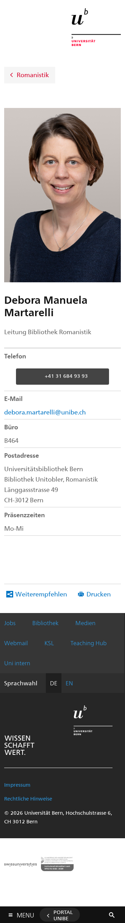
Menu (25, 913)
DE (53, 683)
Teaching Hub (88, 643)
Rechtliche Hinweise (28, 798)
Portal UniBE (63, 915)
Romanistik (33, 74)
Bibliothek (45, 623)
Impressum (17, 784)
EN (69, 683)
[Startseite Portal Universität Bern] (96, 27)
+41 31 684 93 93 (66, 375)
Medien (85, 623)
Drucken (98, 594)
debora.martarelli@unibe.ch (45, 412)
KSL (49, 643)
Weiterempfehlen (41, 594)
